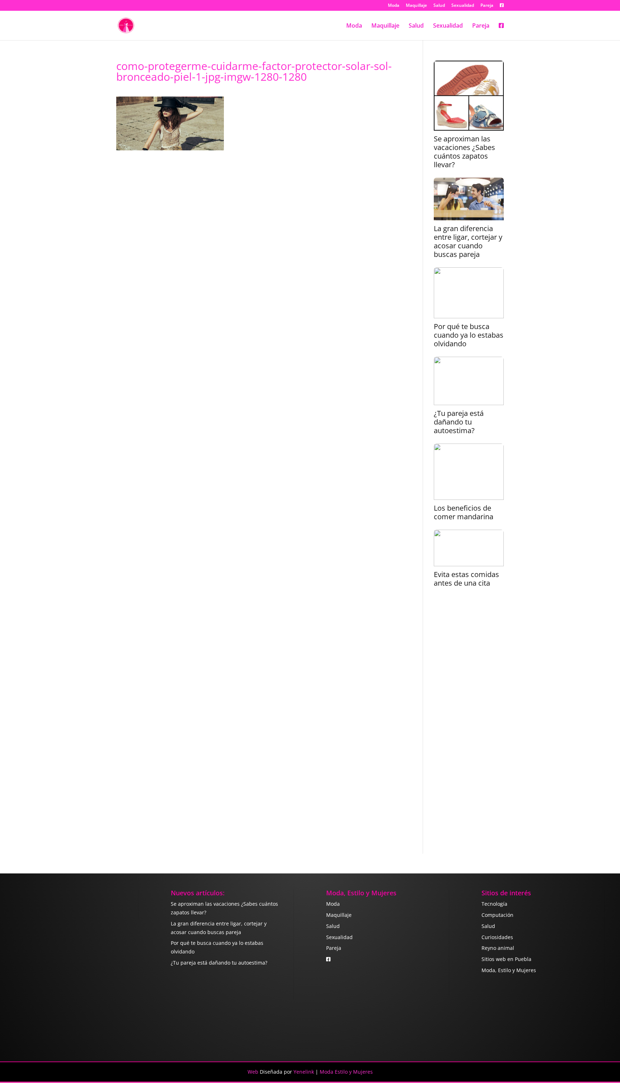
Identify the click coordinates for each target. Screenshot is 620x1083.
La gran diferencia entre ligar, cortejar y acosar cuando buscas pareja (468, 241)
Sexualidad (462, 5)
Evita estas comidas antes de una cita (466, 578)
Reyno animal (498, 947)
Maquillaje (416, 5)
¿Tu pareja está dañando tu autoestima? (459, 422)
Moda (393, 5)
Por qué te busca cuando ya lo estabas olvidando (468, 335)
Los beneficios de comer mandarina (463, 512)
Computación (497, 914)
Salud (439, 5)
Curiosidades (497, 937)
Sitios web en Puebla (506, 959)
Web (253, 1071)
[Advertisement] (469, 725)
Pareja (486, 5)
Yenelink (303, 1071)
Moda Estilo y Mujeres (346, 1071)
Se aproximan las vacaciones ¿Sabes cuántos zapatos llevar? (464, 152)
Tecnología (494, 903)
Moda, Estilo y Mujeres (509, 970)
